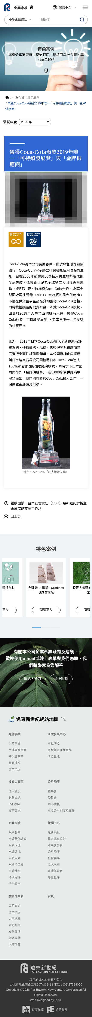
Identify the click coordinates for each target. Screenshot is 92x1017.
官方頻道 (38, 1009)
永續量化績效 (18, 839)
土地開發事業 (18, 750)
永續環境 (15, 851)
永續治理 (15, 845)
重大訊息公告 (57, 839)
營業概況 (15, 769)
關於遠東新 (16, 896)
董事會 (52, 791)
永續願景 (15, 832)
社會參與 (54, 858)
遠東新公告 (55, 845)
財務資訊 (15, 797)
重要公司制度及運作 (61, 810)
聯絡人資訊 (32, 679)
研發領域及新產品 (60, 750)
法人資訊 (15, 791)
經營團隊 (15, 931)
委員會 (52, 797)
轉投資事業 (16, 756)
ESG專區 (14, 804)
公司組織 (15, 925)
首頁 (51, 896)
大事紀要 (15, 918)
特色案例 (15, 884)
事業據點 (15, 763)
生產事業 (15, 743)
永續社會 (15, 871)
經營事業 (15, 734)
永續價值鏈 (16, 864)
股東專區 (15, 810)
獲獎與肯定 (55, 871)
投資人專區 (16, 781)
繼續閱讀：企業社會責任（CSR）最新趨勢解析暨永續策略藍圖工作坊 (49, 506)
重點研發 (54, 743)
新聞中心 (54, 823)
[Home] (7, 98)
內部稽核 (54, 804)
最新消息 (54, 832)
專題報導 (54, 877)
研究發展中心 (57, 734)
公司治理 (54, 781)
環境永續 (54, 864)
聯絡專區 (15, 938)
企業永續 (15, 823)
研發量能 (54, 756)
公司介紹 (15, 906)
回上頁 (16, 516)
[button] (36, 627)
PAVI (58, 1000)
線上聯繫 (61, 679)
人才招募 (15, 944)
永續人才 (15, 858)
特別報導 (15, 877)
